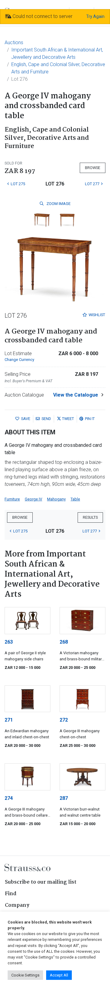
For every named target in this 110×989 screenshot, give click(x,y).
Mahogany (56, 499)
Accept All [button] (59, 975)
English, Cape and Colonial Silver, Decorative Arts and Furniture (58, 68)
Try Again (95, 16)
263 (9, 642)
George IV (33, 499)
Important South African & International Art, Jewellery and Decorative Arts (57, 53)
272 (64, 720)
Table (75, 499)
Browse (92, 167)
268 (64, 642)
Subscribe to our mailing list (40, 882)
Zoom (58, 203)
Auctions (14, 42)
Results (90, 517)
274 (9, 798)
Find (10, 894)
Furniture (12, 499)
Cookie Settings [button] (25, 975)
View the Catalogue (75, 395)
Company (17, 905)
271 (9, 720)
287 (64, 798)
